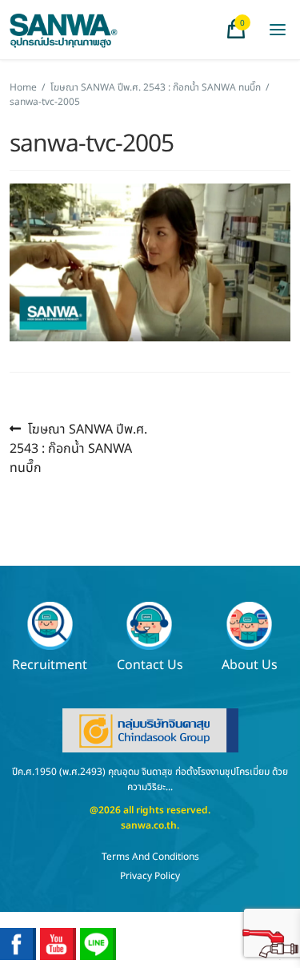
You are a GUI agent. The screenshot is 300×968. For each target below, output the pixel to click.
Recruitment (49, 663)
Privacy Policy (150, 876)
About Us (250, 663)
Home (23, 87)
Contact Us (150, 663)
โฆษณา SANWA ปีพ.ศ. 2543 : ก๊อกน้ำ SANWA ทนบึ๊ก (155, 87)
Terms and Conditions (150, 856)
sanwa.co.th (149, 825)
